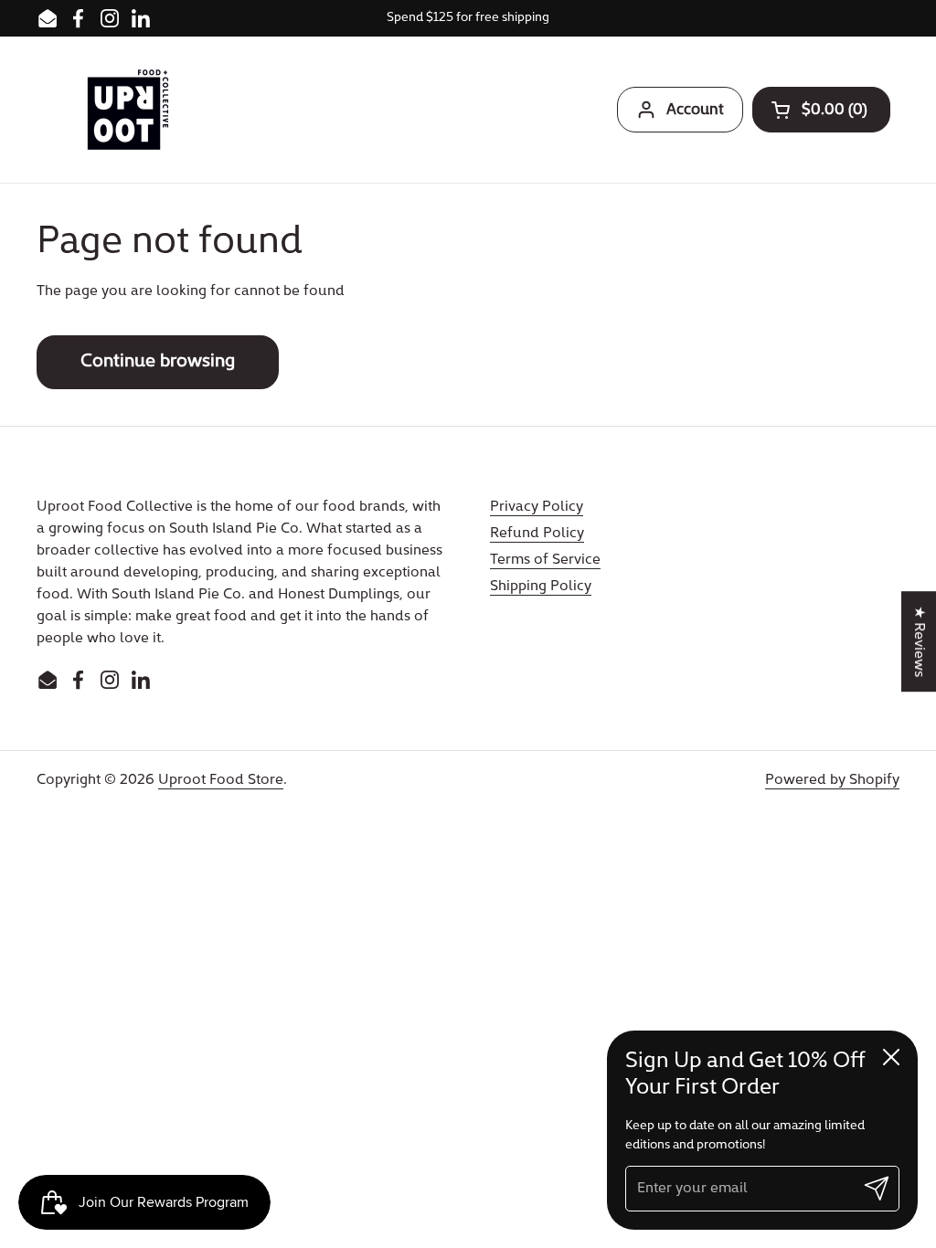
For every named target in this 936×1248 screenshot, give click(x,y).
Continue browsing (157, 362)
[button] (821, 109)
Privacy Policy (536, 507)
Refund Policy (537, 533)
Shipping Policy (540, 586)
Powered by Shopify (832, 780)
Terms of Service (545, 560)
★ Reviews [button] (918, 641)
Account (695, 110)
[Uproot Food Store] (128, 109)
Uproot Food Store (220, 780)
